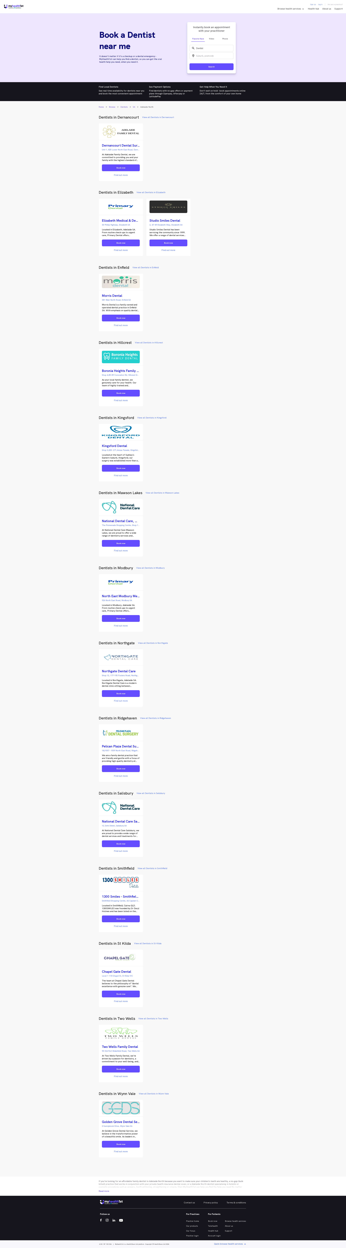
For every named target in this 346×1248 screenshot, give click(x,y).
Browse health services (235, 1221)
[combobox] (211, 48)
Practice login (192, 1235)
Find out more (121, 175)
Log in (320, 4)
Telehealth (213, 1226)
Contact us (189, 1202)
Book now (212, 1221)
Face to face (198, 38)
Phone (225, 38)
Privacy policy (211, 1202)
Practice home (192, 1221)
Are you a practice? (335, 4)
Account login (214, 1235)
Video (211, 38)
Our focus (190, 1231)
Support (338, 8)
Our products (192, 1226)
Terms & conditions (236, 1202)
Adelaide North (156, 1181)
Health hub (313, 8)
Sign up (313, 4)
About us (326, 8)
